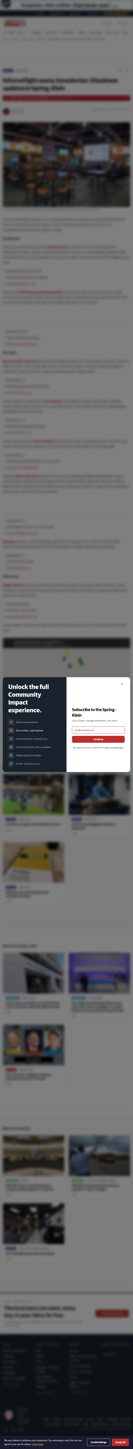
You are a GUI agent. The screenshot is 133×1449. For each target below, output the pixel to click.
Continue (98, 739)
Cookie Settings (99, 1442)
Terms (106, 747)
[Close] (122, 684)
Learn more (37, 1444)
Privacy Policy (118, 747)
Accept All (120, 1442)
